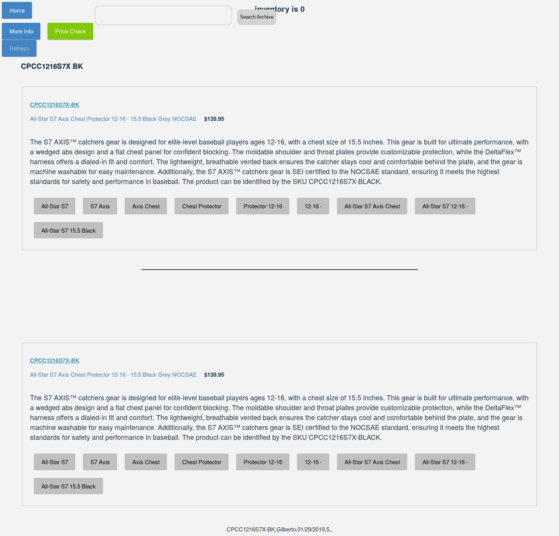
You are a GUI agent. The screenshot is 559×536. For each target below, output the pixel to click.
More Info (21, 31)
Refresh (19, 48)
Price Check (70, 31)
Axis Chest (146, 206)
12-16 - (313, 206)
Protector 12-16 (263, 206)
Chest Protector (201, 206)
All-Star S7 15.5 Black (68, 230)
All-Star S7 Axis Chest (372, 206)
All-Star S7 (54, 206)
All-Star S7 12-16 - (445, 206)
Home (17, 10)
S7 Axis (100, 206)
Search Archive (256, 17)
